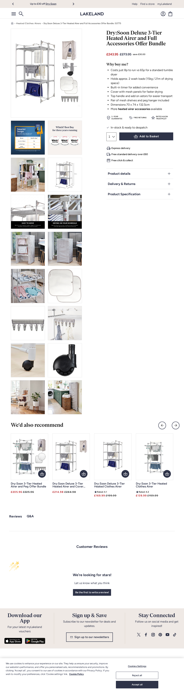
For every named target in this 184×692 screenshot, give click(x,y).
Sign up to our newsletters (91, 637)
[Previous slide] (162, 425)
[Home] (12, 23)
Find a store (147, 4)
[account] (163, 14)
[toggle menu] (14, 14)
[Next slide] (176, 425)
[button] (15, 4)
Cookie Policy (76, 674)
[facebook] (146, 634)
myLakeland (164, 4)
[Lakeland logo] (92, 13)
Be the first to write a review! (92, 592)
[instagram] (153, 634)
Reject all (137, 675)
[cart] (170, 14)
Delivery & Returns (121, 184)
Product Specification (124, 194)
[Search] (21, 14)
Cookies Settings (137, 666)
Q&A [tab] (30, 516)
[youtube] (167, 634)
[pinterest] (160, 634)
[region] (92, 675)
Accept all (137, 684)
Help (134, 4)
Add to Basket (149, 136)
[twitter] (139, 634)
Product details (119, 174)
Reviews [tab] (15, 516)
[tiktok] (174, 634)
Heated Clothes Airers (28, 23)
